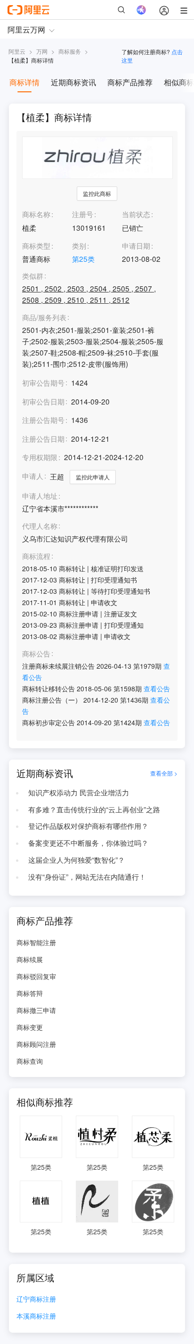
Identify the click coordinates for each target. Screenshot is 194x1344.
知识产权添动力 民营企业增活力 (78, 792)
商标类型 (36, 245)
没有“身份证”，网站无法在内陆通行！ (87, 876)
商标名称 (36, 214)
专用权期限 (39, 457)
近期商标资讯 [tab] (73, 82)
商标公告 (36, 653)
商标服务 (69, 51)
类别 (79, 245)
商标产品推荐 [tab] (130, 82)
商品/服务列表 (44, 317)
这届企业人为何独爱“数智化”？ (76, 859)
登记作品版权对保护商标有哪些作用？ (88, 825)
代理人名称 (39, 526)
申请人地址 (39, 496)
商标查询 (29, 1061)
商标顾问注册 (36, 1044)
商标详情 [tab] (24, 82)
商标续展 (29, 959)
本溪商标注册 (36, 1316)
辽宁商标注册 (36, 1299)
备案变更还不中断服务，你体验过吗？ (88, 842)
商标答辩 (29, 993)
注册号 (82, 214)
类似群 (32, 276)
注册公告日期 (43, 438)
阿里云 (16, 51)
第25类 (83, 258)
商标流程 (36, 556)
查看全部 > (164, 773)
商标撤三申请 (36, 1010)
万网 (42, 51)
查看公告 (157, 688)
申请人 (32, 475)
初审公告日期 (43, 401)
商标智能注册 (36, 942)
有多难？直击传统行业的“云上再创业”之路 (94, 809)
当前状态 (136, 214)
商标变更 (29, 1027)
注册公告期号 (43, 419)
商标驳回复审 (36, 976)
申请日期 (136, 245)
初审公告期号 (43, 382)
